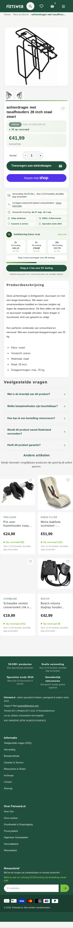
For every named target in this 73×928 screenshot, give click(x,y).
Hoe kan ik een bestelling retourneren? (36, 418)
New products (21, 14)
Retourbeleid (10, 850)
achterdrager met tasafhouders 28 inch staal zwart (49, 14)
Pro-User (9, 517)
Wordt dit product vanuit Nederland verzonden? (36, 431)
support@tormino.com (28, 706)
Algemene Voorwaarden (16, 837)
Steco (15, 124)
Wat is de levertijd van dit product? (36, 394)
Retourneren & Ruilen (15, 769)
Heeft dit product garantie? (36, 445)
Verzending (9, 749)
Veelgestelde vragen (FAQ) (17, 743)
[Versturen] (64, 888)
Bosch (45, 599)
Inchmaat (8, 775)
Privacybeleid (11, 831)
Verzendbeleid (11, 844)
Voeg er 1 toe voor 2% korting (36, 268)
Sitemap (8, 788)
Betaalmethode (11, 756)
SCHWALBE (10, 599)
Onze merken (11, 818)
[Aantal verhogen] (40, 155)
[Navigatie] (63, 6)
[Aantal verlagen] (25, 155)
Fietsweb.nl (17, 907)
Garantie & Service (13, 762)
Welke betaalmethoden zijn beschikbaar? (36, 406)
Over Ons (9, 811)
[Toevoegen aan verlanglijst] (63, 108)
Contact (8, 782)
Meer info (62, 234)
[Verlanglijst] (41, 6)
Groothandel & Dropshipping (18, 824)
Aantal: (13, 155)
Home (7, 14)
